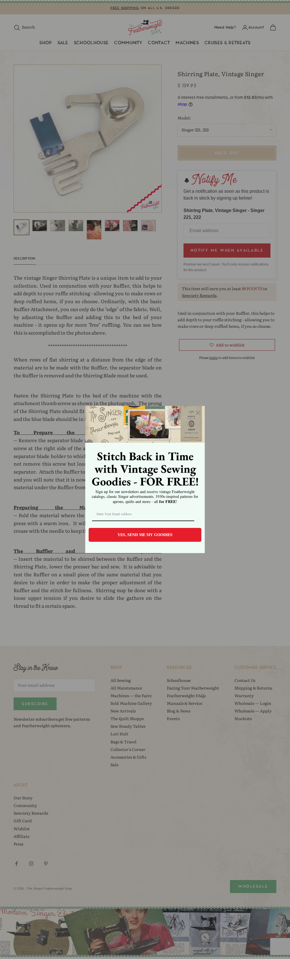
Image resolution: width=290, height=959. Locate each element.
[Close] (198, 412)
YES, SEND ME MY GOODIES (145, 535)
